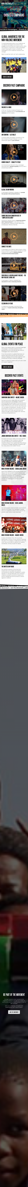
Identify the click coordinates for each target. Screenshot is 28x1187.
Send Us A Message (7, 367)
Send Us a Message (7, 77)
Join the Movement (14, 1012)
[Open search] (22, 3)
